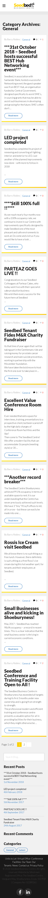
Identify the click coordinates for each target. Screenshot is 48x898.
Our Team (26, 862)
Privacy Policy (36, 865)
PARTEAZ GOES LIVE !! (20, 271)
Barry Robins (13, 39)
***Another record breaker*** (22, 479)
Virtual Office (23, 858)
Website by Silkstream (29, 872)
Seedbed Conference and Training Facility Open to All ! (21, 677)
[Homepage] (24, 5)
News (15, 865)
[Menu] (4, 6)
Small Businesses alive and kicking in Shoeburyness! (24, 613)
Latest (22, 850)
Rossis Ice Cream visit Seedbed (21, 545)
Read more (13, 115)
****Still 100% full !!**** (22, 206)
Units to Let (11, 858)
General (26, 39)
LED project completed (16, 140)
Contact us (24, 865)
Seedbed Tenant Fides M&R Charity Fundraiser (23, 335)
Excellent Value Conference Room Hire (22, 405)
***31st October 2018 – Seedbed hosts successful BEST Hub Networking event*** (20, 58)
